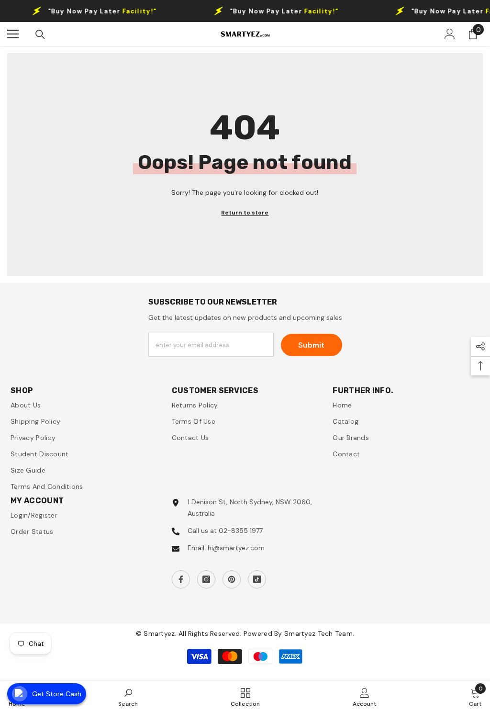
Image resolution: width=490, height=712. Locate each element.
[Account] (450, 34)
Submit (311, 345)
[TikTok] (257, 579)
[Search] (40, 34)
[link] (128, 696)
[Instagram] (206, 579)
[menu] (13, 34)
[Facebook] (181, 579)
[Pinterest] (232, 579)
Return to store (244, 212)
